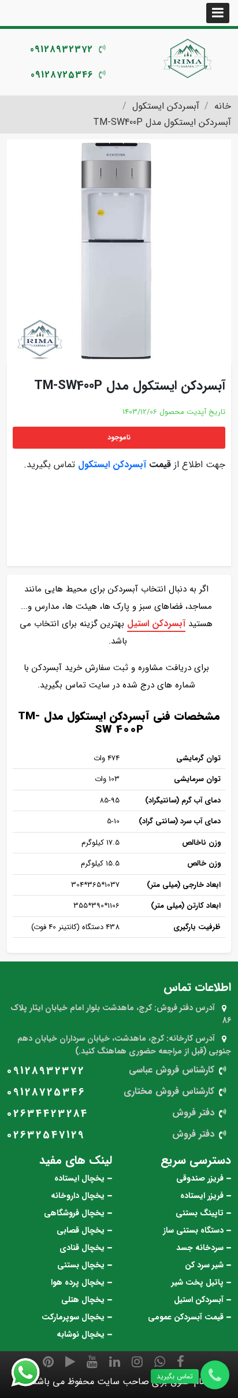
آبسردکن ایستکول (112, 464)
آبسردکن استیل (156, 623)
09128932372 (61, 49)
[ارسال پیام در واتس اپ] (32, 1372)
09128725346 (62, 75)
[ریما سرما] (188, 58)
